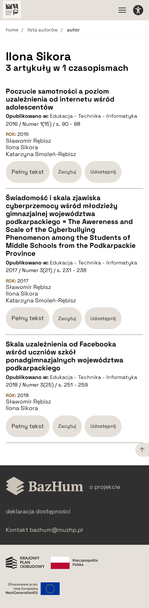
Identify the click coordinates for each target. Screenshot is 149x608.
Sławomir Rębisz (28, 141)
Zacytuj (67, 172)
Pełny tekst (28, 172)
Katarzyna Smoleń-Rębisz (41, 154)
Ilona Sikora (22, 147)
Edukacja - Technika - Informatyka (93, 116)
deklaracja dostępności (38, 511)
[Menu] (122, 10)
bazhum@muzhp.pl (56, 530)
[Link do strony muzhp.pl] (12, 10)
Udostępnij (103, 172)
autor (73, 30)
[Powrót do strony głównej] (45, 487)
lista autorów (42, 30)
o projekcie (104, 487)
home (12, 30)
